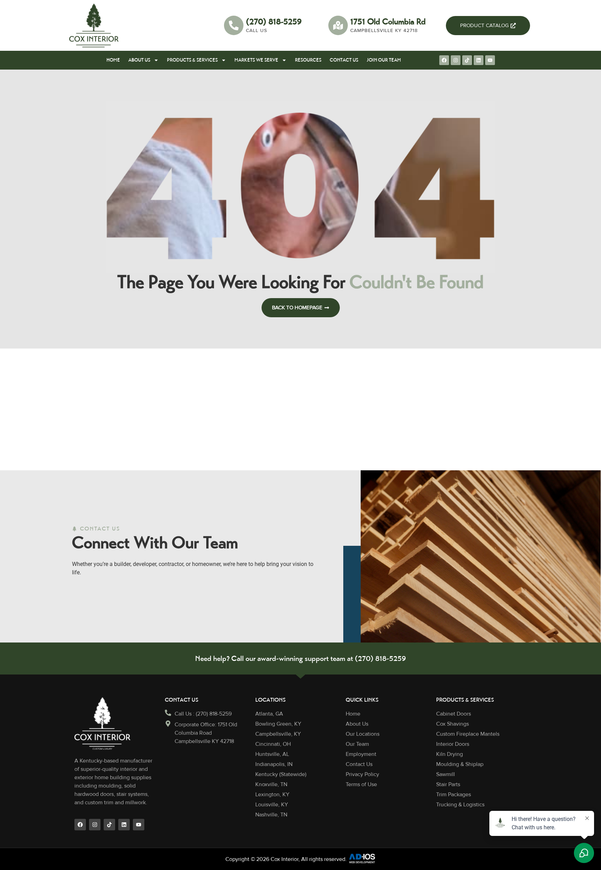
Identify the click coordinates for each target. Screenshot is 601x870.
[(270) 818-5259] (233, 25)
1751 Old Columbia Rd (388, 21)
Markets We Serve (256, 60)
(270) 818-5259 (274, 21)
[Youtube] (490, 60)
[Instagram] (455, 60)
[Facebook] (444, 60)
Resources (308, 60)
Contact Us (344, 60)
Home (113, 60)
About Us (139, 60)
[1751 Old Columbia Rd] (338, 25)
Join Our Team (384, 60)
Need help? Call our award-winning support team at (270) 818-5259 (300, 658)
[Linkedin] (478, 60)
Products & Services (192, 60)
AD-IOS (362, 858)
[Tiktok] (467, 60)
